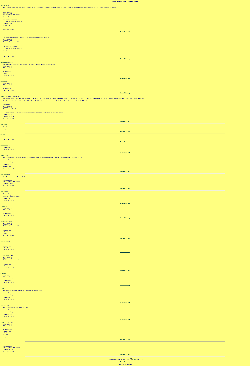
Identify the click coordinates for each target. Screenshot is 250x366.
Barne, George (4, 5)
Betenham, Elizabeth (5, 241)
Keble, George (4, 305)
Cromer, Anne (4, 273)
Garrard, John (3, 34)
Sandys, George (4, 155)
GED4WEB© (135, 359)
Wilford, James (4, 221)
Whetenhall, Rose (4, 145)
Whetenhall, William (5, 255)
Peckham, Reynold (5, 342)
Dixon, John (3, 191)
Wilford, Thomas (4, 134)
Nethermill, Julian (4, 62)
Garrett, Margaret (4, 174)
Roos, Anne (3, 206)
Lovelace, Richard (4, 322)
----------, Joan (3, 81)
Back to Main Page (125, 31)
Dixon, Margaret (4, 124)
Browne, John (4, 288)
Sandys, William (4, 96)
